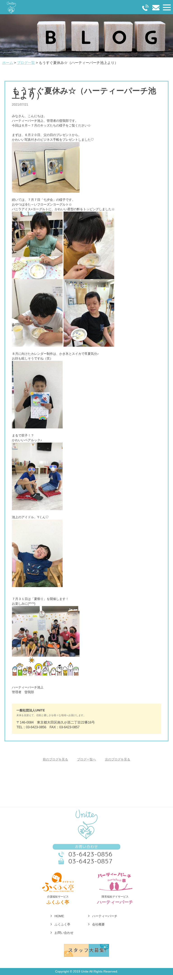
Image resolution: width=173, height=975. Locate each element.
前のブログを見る (55, 759)
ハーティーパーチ (104, 916)
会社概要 (98, 924)
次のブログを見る (117, 759)
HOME (59, 916)
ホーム (7, 63)
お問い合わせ (64, 932)
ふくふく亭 (62, 924)
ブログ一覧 (26, 63)
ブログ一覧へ (86, 759)
